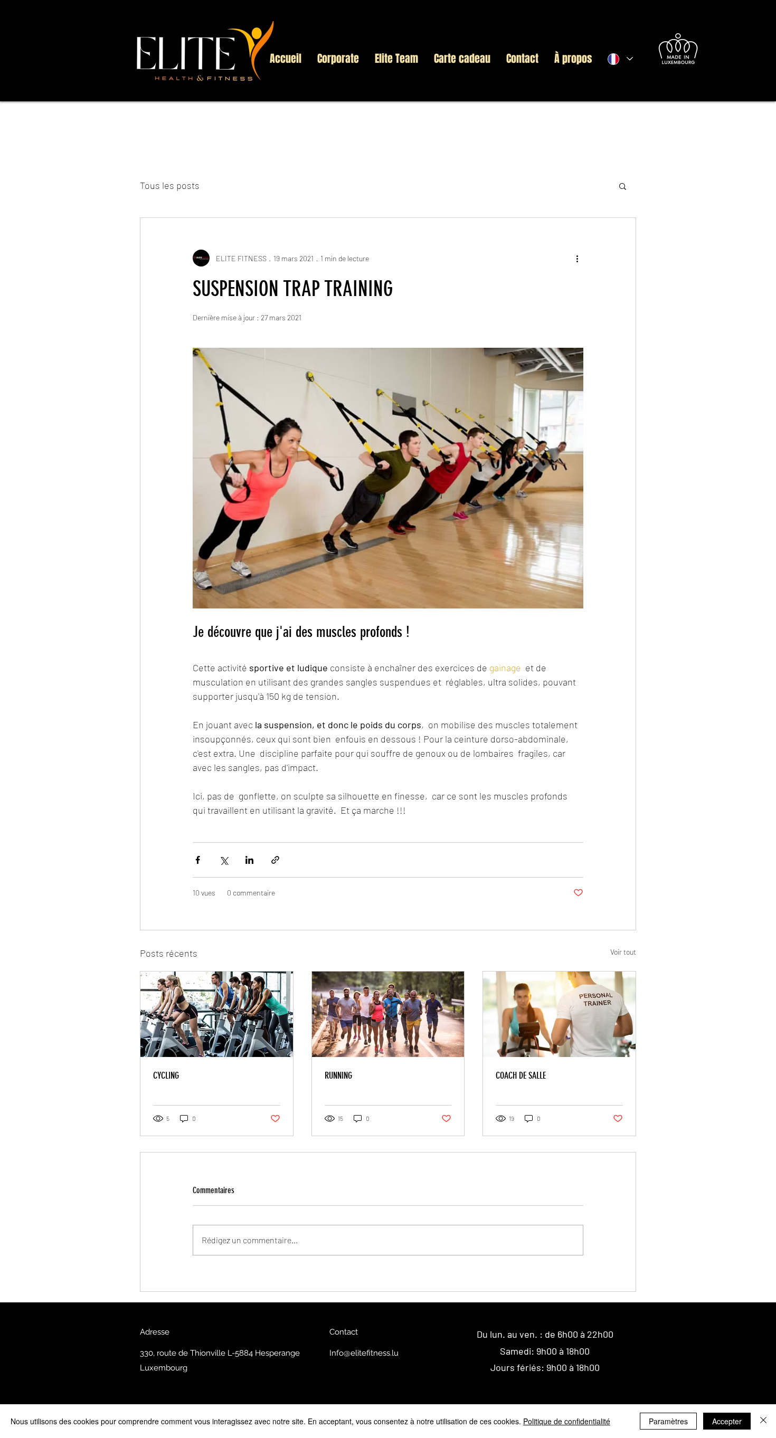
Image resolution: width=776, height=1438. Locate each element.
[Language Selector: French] (619, 58)
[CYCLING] (216, 1014)
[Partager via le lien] (275, 860)
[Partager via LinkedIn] (249, 860)
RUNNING (338, 1075)
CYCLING (166, 1075)
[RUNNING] (388, 1014)
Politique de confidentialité (566, 1421)
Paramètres (668, 1421)
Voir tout (623, 951)
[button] (623, 186)
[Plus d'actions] (577, 258)
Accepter (727, 1421)
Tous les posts (170, 185)
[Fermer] (763, 1421)
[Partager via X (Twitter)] (224, 860)
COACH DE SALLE (521, 1075)
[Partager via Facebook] (198, 860)
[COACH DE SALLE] (559, 1014)
